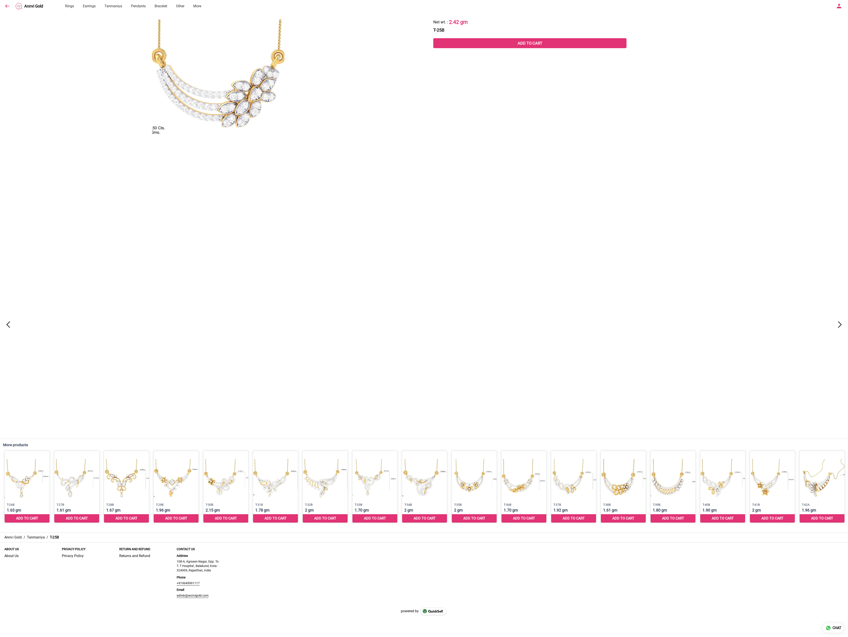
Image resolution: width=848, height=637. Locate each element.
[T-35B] (474, 487)
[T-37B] (573, 487)
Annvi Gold (33, 6)
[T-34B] (424, 487)
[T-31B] (275, 487)
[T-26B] (27, 487)
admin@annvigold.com (192, 595)
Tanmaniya (113, 6)
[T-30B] (226, 487)
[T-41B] (772, 487)
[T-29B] (176, 487)
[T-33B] (375, 487)
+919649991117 (188, 583)
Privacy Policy (73, 556)
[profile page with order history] (839, 6)
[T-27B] (77, 487)
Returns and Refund (134, 556)
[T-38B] (623, 487)
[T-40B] (723, 487)
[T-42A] (822, 487)
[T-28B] (126, 487)
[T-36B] (524, 487)
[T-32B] (325, 487)
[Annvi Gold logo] (18, 6)
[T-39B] (673, 487)
